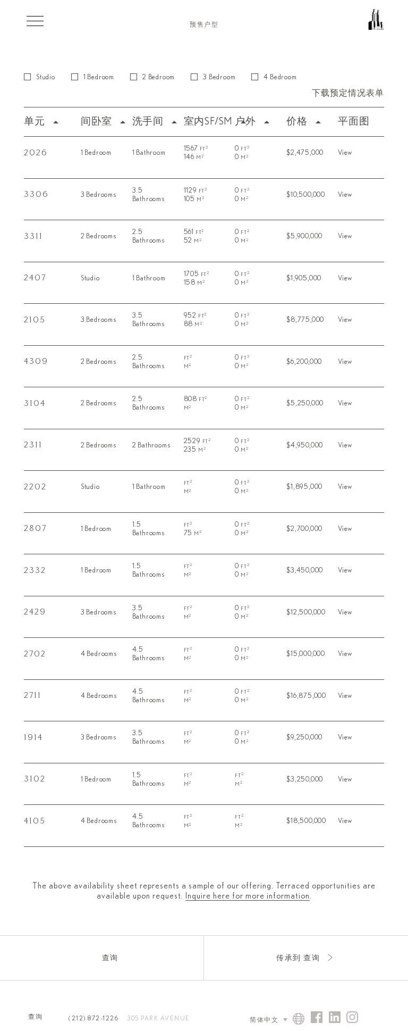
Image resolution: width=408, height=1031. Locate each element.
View (345, 152)
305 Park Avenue (158, 1018)
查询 (110, 958)
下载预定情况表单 (348, 93)
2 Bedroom (158, 77)
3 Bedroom (219, 77)
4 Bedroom (280, 77)
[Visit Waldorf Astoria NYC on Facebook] (316, 1018)
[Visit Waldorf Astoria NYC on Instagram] (352, 1018)
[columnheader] (49, 122)
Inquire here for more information (247, 896)
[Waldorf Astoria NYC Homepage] (330, 23)
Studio (45, 77)
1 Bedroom (98, 77)
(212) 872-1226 (93, 1018)
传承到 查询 (298, 958)
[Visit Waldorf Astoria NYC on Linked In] (335, 1018)
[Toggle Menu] (35, 20)
